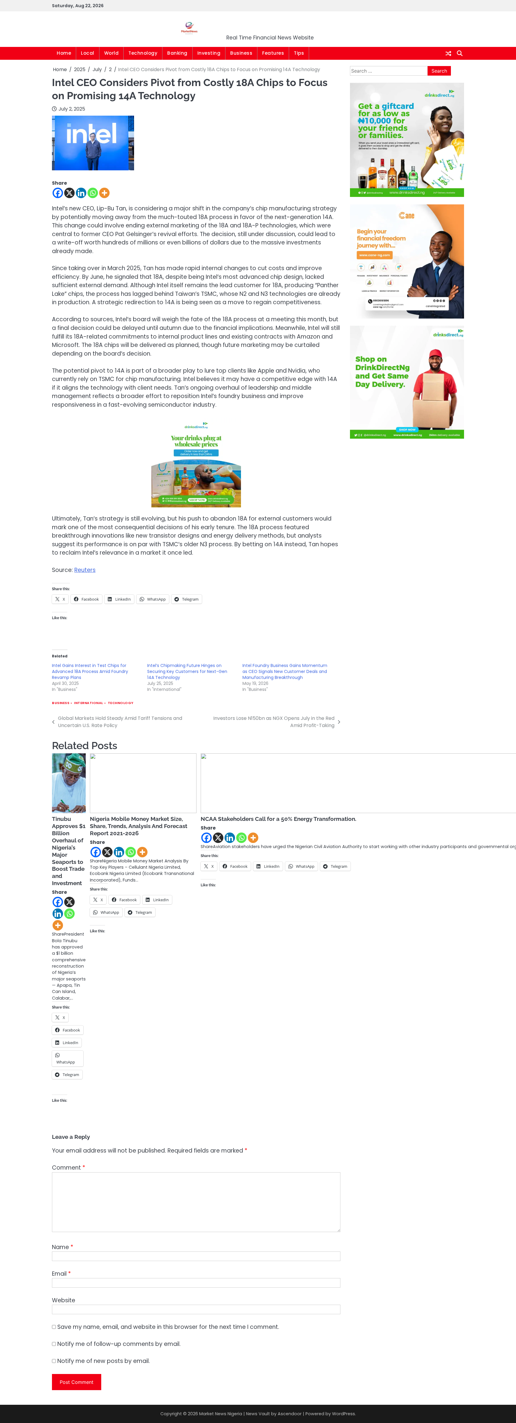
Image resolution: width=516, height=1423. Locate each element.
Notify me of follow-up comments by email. (119, 1344)
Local (87, 53)
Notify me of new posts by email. (103, 1361)
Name (62, 1247)
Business (241, 53)
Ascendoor (290, 1414)
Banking (177, 53)
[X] (69, 193)
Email (61, 1274)
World (111, 53)
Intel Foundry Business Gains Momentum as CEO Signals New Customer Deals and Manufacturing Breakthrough (284, 671)
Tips (299, 53)
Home (64, 53)
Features (273, 53)
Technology (142, 53)
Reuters (85, 570)
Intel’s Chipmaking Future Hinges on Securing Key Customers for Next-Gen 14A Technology (187, 671)
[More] (104, 193)
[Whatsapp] (92, 193)
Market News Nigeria (270, 25)
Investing (209, 53)
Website (63, 1300)
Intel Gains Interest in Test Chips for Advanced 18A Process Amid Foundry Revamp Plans (90, 671)
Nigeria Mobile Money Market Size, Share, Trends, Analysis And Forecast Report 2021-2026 (138, 825)
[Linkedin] (81, 193)
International (88, 703)
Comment (68, 1168)
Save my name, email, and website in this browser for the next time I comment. (168, 1327)
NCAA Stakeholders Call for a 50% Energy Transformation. (278, 818)
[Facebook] (58, 193)
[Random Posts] (448, 53)
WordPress (343, 1414)
